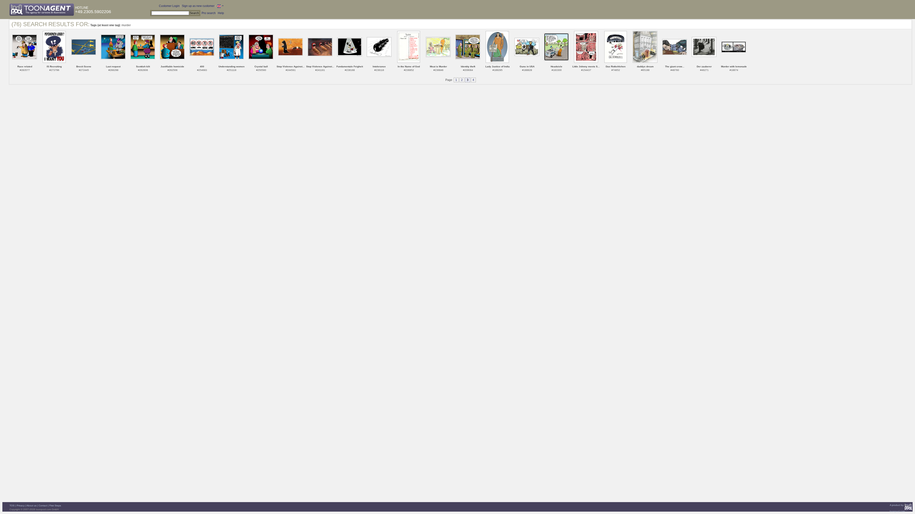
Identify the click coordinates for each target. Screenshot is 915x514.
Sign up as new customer (198, 6)
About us (31, 505)
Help (221, 13)
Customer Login (169, 6)
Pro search (209, 13)
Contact (43, 505)
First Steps (55, 505)
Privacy (21, 505)
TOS (12, 505)
